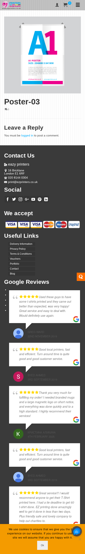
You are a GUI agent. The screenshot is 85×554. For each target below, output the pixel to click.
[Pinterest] (39, 199)
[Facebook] (8, 199)
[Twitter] (14, 199)
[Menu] (78, 5)
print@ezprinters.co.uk (23, 182)
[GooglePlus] (27, 199)
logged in (27, 135)
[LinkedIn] (46, 199)
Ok (42, 545)
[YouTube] (33, 199)
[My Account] (57, 5)
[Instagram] (20, 199)
